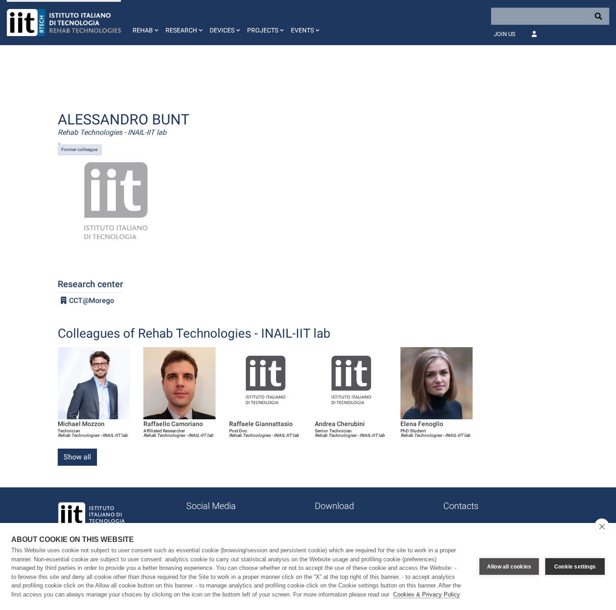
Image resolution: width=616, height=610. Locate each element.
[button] (144, 22)
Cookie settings (575, 567)
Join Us (504, 34)
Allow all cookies (509, 567)
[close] (601, 526)
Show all (77, 457)
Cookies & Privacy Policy (426, 594)
